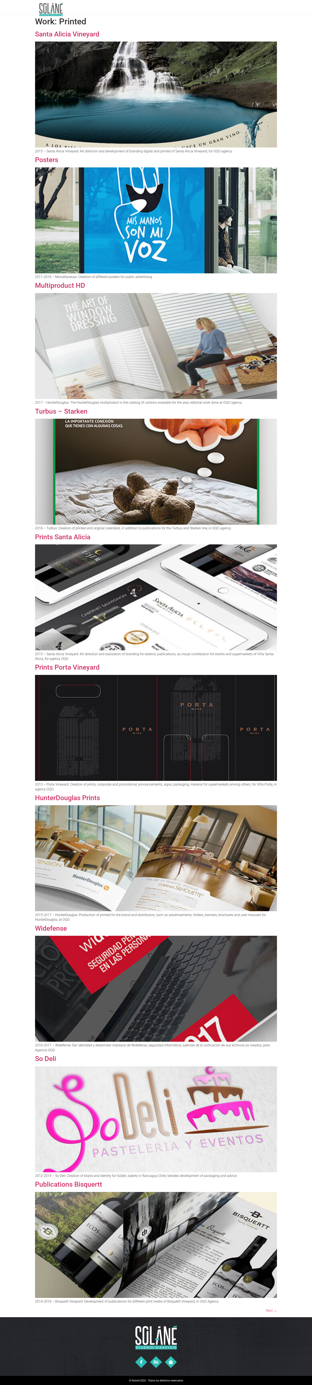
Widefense (51, 928)
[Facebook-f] (141, 1362)
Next (271, 1311)
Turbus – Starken (61, 411)
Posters (46, 160)
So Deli (45, 1059)
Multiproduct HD (60, 285)
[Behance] (156, 1362)
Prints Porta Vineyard (67, 667)
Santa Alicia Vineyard (67, 34)
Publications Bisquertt (68, 1184)
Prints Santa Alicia (62, 537)
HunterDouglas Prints (67, 798)
